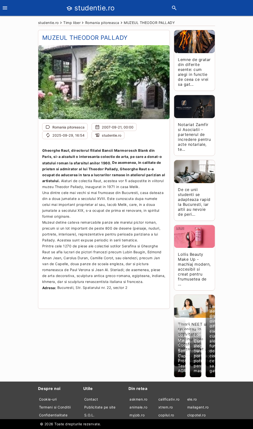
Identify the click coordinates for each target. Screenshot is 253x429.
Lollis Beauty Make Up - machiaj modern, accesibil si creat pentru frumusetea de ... (194, 269)
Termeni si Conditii (55, 407)
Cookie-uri (48, 399)
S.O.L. (89, 415)
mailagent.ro (198, 407)
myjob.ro (137, 415)
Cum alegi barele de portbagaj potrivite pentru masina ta (203, 356)
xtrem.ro (165, 407)
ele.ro (192, 399)
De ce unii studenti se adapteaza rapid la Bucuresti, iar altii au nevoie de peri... (194, 202)
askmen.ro (138, 399)
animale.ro (138, 407)
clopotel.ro (196, 415)
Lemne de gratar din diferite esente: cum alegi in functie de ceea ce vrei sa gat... (194, 72)
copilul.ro (166, 415)
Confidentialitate (53, 415)
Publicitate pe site (100, 407)
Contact (91, 399)
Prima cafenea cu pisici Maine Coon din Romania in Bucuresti (187, 342)
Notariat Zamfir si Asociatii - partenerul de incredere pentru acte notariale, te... (194, 137)
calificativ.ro (169, 399)
